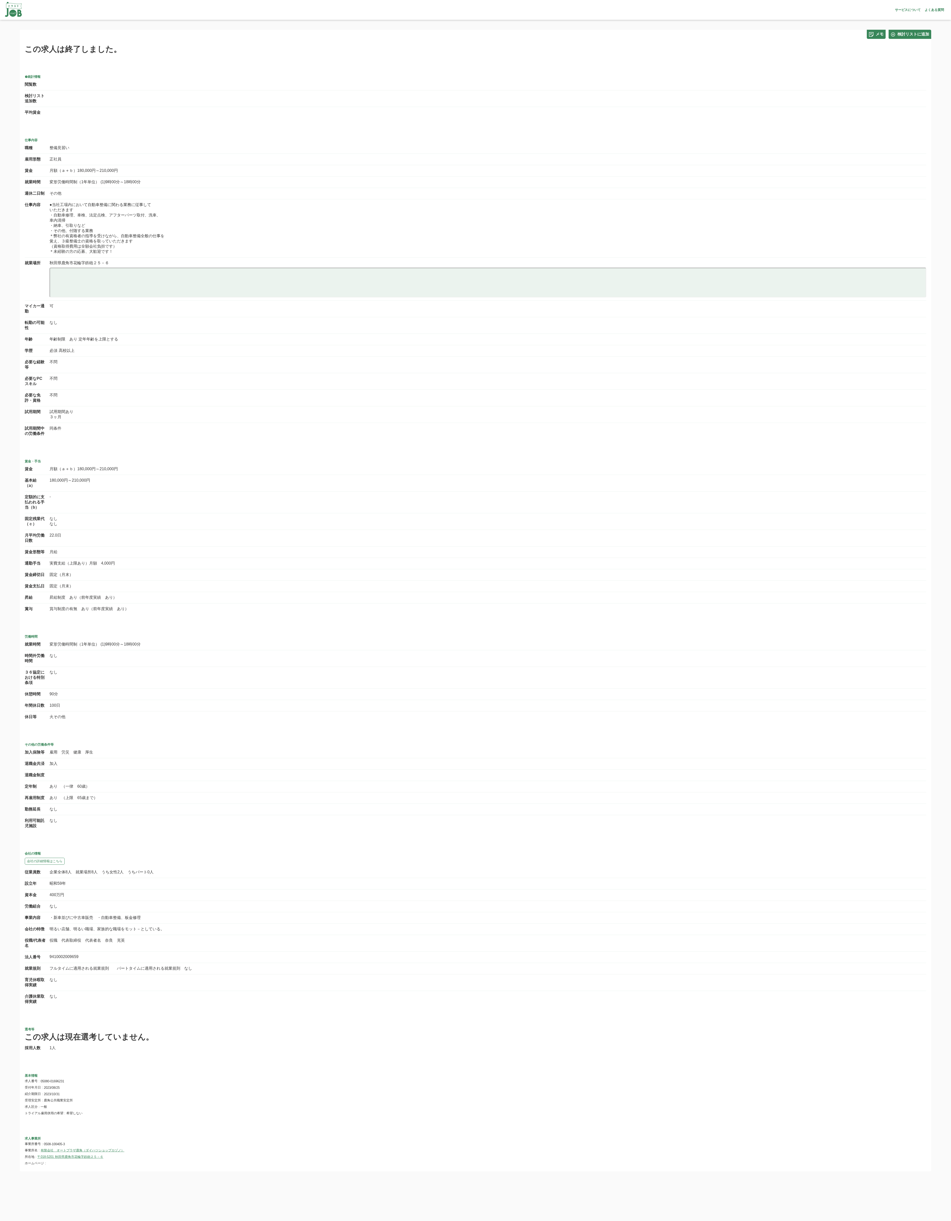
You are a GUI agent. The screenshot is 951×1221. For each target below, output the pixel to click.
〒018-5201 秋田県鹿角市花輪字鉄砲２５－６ (70, 1157)
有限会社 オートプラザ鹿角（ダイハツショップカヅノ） (82, 1150)
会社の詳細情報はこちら (44, 861)
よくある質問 (934, 10)
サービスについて (908, 10)
